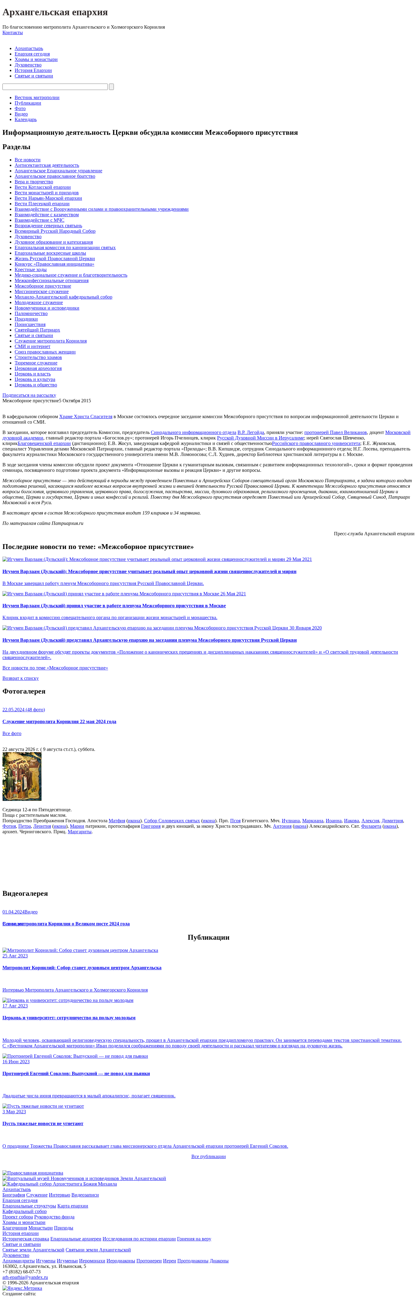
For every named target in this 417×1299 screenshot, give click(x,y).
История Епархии (33, 70)
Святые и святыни (34, 75)
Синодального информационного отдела (193, 432)
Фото (20, 108)
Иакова (351, 820)
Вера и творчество (34, 181)
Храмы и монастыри (36, 59)
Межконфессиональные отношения (52, 280)
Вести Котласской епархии (43, 187)
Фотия (9, 826)
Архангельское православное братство (55, 176)
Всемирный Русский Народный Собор (55, 231)
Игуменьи (67, 1260)
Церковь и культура (35, 379)
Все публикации (208, 1156)
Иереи (169, 1260)
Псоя (235, 820)
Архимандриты (18, 1260)
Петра (24, 826)
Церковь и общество (36, 384)
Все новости (28, 159)
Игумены (46, 1260)
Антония (282, 826)
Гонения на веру (194, 1238)
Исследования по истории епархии (139, 1238)
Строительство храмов (38, 357)
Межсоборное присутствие (43, 286)
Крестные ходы (31, 269)
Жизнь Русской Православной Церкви (55, 258)
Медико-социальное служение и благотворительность (71, 275)
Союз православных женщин (45, 351)
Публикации (28, 103)
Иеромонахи (92, 1260)
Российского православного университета (316, 443)
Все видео (13, 923)
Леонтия (42, 826)
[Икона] (22, 799)
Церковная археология (38, 368)
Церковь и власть (33, 373)
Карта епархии (72, 1205)
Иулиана (291, 820)
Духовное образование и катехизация (54, 242)
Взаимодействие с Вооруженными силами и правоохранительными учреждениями (102, 209)
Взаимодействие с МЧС (39, 220)
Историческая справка (25, 1238)
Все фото (11, 733)
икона (134, 820)
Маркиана (312, 820)
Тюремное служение (36, 362)
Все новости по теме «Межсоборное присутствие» (55, 667)
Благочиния (14, 1227)
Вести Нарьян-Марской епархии (48, 198)
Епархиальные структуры (29, 1205)
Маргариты (80, 831)
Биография (13, 1194)
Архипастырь (29, 48)
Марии (77, 826)
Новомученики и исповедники (47, 307)
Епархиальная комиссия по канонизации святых (65, 247)
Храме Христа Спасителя (85, 416)
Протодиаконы (193, 1260)
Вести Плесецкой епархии (42, 203)
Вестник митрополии (37, 97)
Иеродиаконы (121, 1260)
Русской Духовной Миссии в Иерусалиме (260, 437)
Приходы (63, 1227)
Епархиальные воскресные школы (50, 253)
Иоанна (334, 820)
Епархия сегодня (32, 53)
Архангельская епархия (55, 11)
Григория (151, 826)
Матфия (117, 820)
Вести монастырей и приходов (47, 192)
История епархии (20, 1233)
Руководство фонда (54, 1216)
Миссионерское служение (42, 291)
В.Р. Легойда (251, 432)
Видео (21, 114)
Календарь (26, 119)
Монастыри (40, 1227)
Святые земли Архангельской (33, 1249)
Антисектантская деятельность (47, 165)
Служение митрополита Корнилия (51, 340)
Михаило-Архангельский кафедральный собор (63, 297)
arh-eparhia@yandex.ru (25, 1277)
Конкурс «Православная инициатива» (54, 264)
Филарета (371, 826)
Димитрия (392, 820)
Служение (37, 1194)
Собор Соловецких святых (172, 820)
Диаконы (219, 1260)
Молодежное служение (39, 302)
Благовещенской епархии (44, 443)
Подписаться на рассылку (29, 395)
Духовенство (28, 64)
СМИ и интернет (32, 346)
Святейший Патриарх (37, 329)
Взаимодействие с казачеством (47, 214)
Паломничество (31, 313)
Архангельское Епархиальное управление (58, 170)
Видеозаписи (85, 1194)
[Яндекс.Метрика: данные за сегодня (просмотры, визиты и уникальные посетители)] (22, 1288)
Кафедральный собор (24, 1211)
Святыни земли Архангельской (98, 1249)
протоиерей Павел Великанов (335, 432)
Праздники (26, 318)
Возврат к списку (20, 678)
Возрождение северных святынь (48, 225)
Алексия (370, 820)
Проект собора (17, 1216)
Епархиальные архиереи (75, 1238)
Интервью (59, 1194)
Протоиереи (149, 1260)
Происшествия (30, 324)
